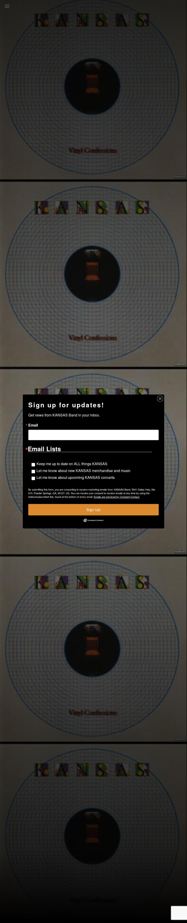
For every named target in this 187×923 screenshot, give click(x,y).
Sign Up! (93, 509)
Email (33, 425)
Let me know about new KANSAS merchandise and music (83, 470)
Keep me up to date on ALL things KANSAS (71, 463)
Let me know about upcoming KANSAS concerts (75, 477)
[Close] (160, 398)
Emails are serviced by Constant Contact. (117, 497)
